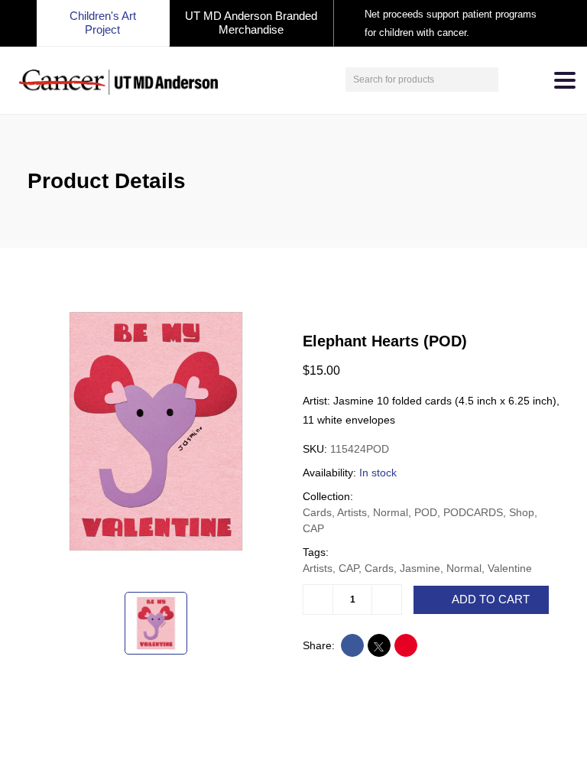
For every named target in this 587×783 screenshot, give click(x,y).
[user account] (512, 79)
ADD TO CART (491, 599)
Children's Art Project (103, 22)
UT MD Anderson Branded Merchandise (251, 22)
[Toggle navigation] (565, 80)
